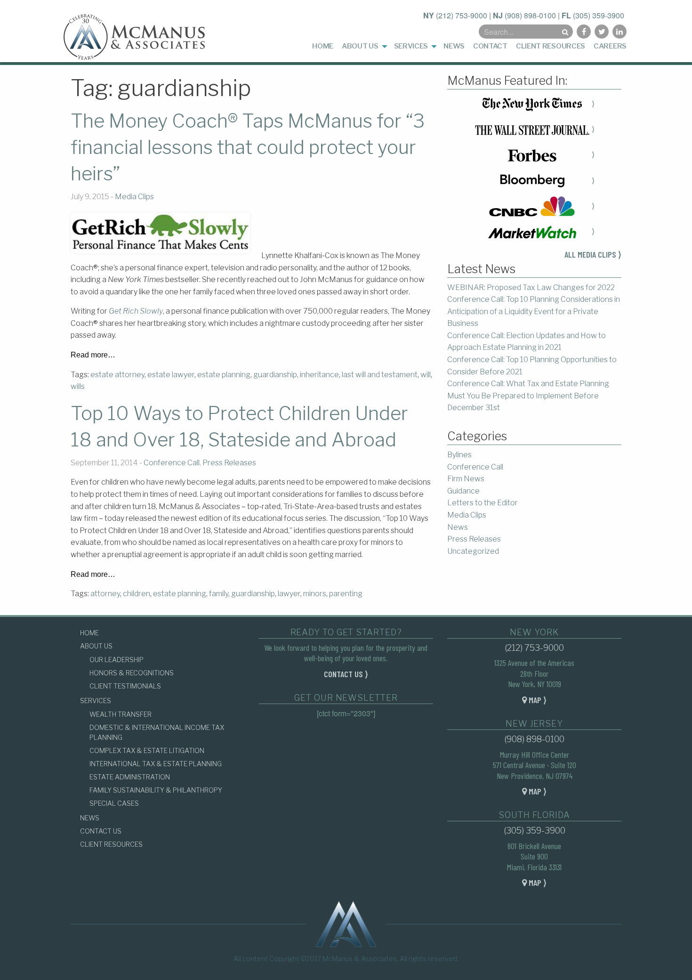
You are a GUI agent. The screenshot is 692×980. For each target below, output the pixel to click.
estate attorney (117, 374)
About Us (360, 46)
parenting (345, 593)
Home (322, 46)
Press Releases (229, 462)
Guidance (463, 490)
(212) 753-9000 (461, 15)
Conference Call (172, 462)
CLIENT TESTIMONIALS (125, 686)
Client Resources (550, 46)
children (136, 593)
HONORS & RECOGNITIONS (131, 673)
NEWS (89, 818)
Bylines (459, 454)
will (425, 374)
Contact (490, 46)
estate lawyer (170, 374)
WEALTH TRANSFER (120, 714)
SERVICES (95, 701)
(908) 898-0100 (530, 15)
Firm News (465, 478)
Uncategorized (473, 551)
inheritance (319, 374)
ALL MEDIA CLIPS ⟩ (592, 254)
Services (411, 46)
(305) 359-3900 (598, 15)
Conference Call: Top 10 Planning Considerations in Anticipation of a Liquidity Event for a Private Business (533, 311)
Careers (610, 46)
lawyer (289, 593)
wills (78, 386)
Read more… (93, 355)
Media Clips (134, 196)
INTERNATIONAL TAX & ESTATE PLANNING (155, 764)
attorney (105, 593)
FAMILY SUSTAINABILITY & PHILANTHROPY (155, 790)
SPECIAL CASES (114, 803)
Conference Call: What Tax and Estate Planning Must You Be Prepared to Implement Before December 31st (528, 395)
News (454, 46)
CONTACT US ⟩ (346, 674)
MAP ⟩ (537, 700)
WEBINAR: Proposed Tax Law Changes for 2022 (531, 287)
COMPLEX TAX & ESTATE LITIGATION (146, 750)
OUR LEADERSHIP (116, 660)
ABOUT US (96, 646)
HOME (89, 633)
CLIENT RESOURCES (111, 844)
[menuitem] (323, 46)
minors (314, 593)
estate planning (223, 374)
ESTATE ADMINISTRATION (129, 777)
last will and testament (380, 374)
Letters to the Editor (482, 502)
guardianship (275, 374)
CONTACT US (100, 831)
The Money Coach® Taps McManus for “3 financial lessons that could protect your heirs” (248, 147)
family (218, 593)
